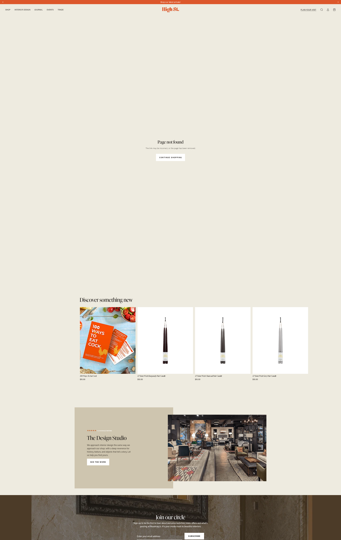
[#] (124, 447)
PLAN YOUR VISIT (308, 9)
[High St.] (170, 9)
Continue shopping (170, 157)
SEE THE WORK (98, 462)
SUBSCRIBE (194, 536)
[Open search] (321, 9)
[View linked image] (217, 448)
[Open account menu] (328, 10)
